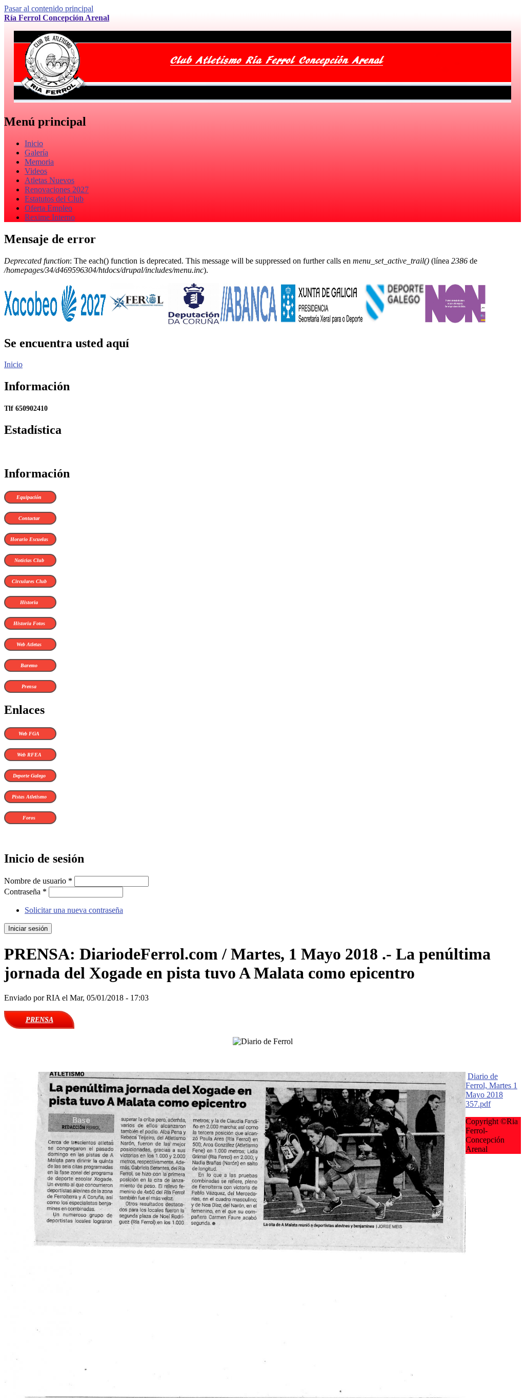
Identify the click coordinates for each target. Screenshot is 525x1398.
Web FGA (28, 733)
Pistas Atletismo (29, 797)
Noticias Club (29, 560)
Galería (36, 152)
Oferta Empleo (48, 208)
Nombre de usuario (38, 880)
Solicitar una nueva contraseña (74, 910)
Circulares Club (29, 581)
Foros (29, 818)
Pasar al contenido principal (48, 8)
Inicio (34, 143)
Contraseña (25, 891)
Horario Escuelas (29, 539)
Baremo (29, 665)
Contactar (29, 518)
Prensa (29, 686)
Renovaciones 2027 (57, 189)
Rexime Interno (50, 217)
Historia (29, 602)
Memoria (39, 161)
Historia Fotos (29, 623)
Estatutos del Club (54, 198)
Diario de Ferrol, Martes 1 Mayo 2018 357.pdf (491, 1090)
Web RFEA (29, 754)
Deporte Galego (29, 775)
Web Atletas (29, 644)
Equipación (29, 497)
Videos (36, 171)
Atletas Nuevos (49, 180)
